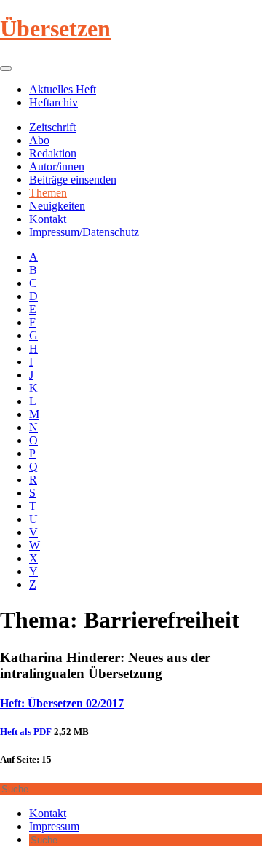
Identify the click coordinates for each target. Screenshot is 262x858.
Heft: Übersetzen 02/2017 (62, 703)
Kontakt (47, 219)
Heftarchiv (53, 102)
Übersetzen (55, 28)
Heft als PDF (26, 731)
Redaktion (52, 153)
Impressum (54, 826)
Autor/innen (56, 166)
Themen (48, 192)
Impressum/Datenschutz (84, 232)
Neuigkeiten (57, 206)
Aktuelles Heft (62, 89)
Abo (39, 140)
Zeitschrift (52, 127)
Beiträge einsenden (72, 179)
